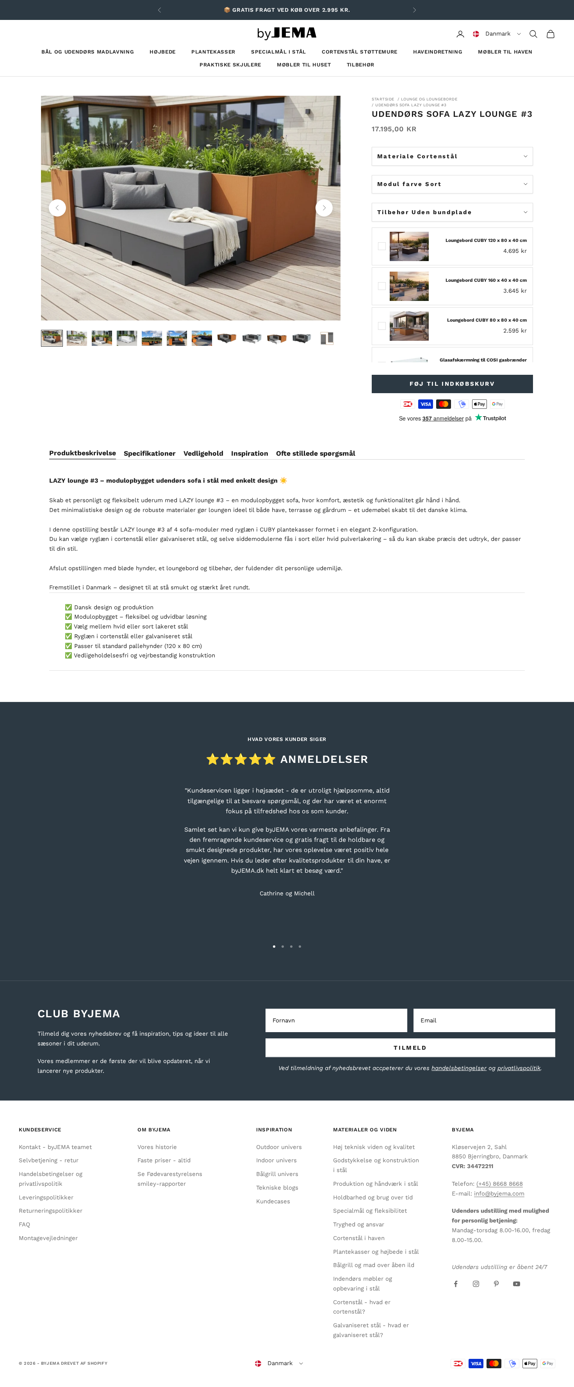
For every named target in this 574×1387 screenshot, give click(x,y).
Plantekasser (213, 52)
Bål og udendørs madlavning (87, 52)
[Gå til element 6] (177, 338)
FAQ (24, 1224)
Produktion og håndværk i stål (375, 1183)
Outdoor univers (279, 1147)
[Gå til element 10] (277, 338)
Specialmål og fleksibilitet (370, 1210)
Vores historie (157, 1147)
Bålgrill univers (277, 1174)
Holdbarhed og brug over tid (373, 1197)
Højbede (163, 52)
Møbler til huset (304, 65)
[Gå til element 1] (52, 338)
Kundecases (273, 1201)
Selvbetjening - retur (48, 1160)
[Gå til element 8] (227, 338)
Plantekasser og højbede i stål (376, 1251)
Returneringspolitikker (50, 1210)
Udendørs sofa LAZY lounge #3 (410, 105)
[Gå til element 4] (127, 338)
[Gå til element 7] (202, 338)
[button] (497, 34)
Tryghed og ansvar (358, 1224)
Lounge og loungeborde (429, 99)
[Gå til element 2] (77, 338)
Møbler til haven (505, 52)
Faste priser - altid (164, 1160)
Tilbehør (360, 65)
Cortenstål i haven (359, 1238)
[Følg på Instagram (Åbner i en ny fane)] (476, 1284)
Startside (383, 99)
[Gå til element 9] (252, 338)
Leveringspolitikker (46, 1197)
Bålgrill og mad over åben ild (373, 1265)
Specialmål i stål (278, 52)
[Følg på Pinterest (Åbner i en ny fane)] (496, 1284)
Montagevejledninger (48, 1238)
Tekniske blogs (277, 1187)
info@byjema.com (499, 1193)
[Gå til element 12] (327, 338)
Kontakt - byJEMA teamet (55, 1147)
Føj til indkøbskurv (452, 383)
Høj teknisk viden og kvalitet (374, 1147)
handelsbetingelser (459, 1068)
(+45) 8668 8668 (499, 1183)
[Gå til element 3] (102, 338)
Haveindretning (437, 52)
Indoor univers (276, 1160)
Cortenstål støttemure (360, 52)
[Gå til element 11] (302, 338)
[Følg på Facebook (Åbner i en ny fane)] (456, 1284)
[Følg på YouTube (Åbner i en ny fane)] (517, 1284)
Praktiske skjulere (230, 65)
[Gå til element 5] (152, 338)
